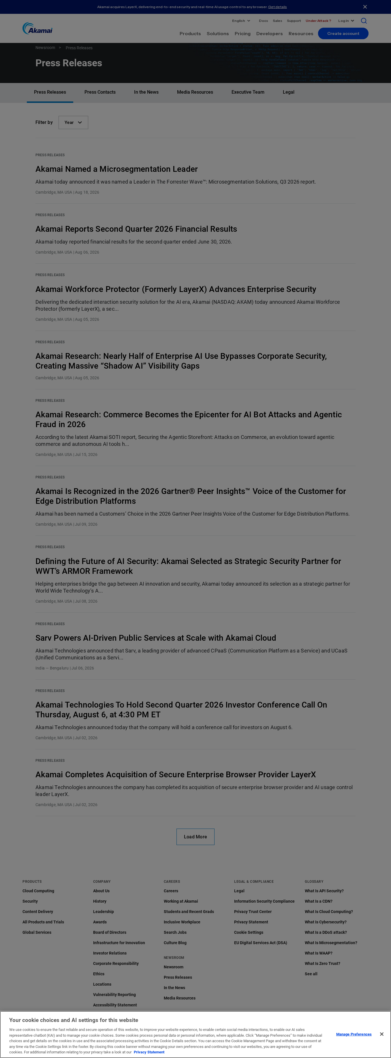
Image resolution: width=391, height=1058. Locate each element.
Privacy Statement (149, 1052)
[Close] (381, 1034)
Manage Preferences (354, 1034)
